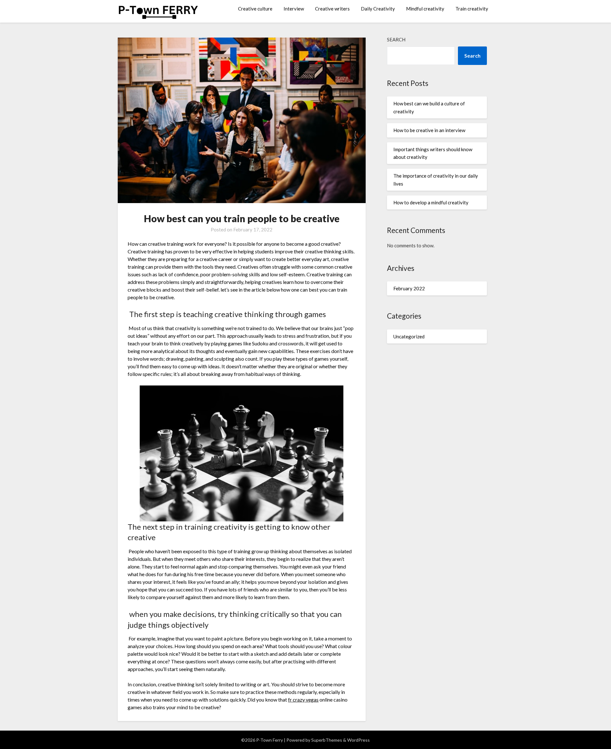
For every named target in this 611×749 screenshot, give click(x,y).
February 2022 (409, 288)
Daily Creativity (378, 8)
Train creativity (471, 8)
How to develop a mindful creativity (430, 202)
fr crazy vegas (303, 699)
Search (396, 39)
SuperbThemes (326, 740)
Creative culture (255, 8)
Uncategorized (409, 336)
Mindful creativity (425, 8)
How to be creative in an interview (429, 130)
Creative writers (332, 8)
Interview (294, 8)
